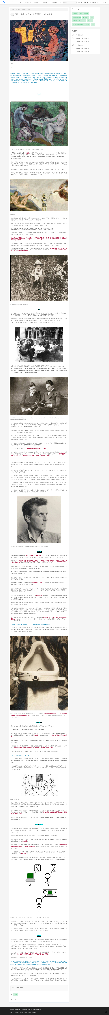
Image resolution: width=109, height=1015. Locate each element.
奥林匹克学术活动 (77, 17)
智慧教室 (75, 20)
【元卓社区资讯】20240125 (82, 38)
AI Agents (90, 20)
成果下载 (53, 2)
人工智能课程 (86, 17)
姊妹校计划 (75, 13)
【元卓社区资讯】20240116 (82, 51)
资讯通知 (27, 2)
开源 (92, 17)
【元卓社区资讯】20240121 (82, 45)
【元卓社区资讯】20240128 (82, 35)
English (104, 2)
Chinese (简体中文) (95, 2)
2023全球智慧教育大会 (78, 24)
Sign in (80, 2)
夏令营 (93, 24)
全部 (13, 9)
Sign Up (86, 2)
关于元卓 (62, 2)
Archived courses (37, 1009)
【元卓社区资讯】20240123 (82, 41)
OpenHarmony (82, 20)
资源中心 (36, 2)
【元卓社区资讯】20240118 (82, 48)
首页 (21, 2)
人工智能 (15, 994)
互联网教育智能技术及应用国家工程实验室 (25, 1012)
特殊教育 (86, 13)
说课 (81, 13)
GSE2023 (87, 24)
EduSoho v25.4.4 (20, 1009)
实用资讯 (24, 9)
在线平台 (45, 2)
